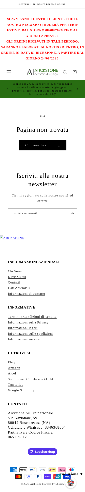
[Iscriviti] (72, 213)
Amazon (14, 368)
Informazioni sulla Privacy (28, 322)
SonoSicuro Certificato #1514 (30, 379)
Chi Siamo (16, 271)
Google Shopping (21, 390)
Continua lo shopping (42, 145)
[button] (8, 72)
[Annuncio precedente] (7, 89)
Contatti (14, 282)
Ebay (12, 362)
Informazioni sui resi (24, 339)
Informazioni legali (23, 328)
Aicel (12, 373)
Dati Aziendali (19, 288)
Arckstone (36, 484)
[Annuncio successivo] (77, 89)
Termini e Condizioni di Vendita (32, 317)
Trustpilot (15, 384)
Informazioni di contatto (26, 294)
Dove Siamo (17, 277)
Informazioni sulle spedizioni (30, 333)
